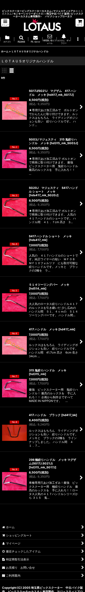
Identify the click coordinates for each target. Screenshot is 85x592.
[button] (5, 23)
